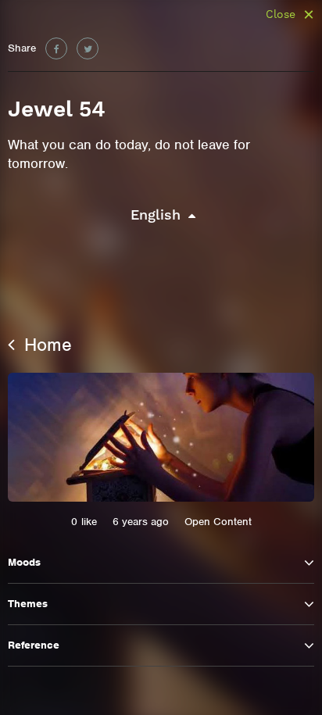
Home (45, 344)
